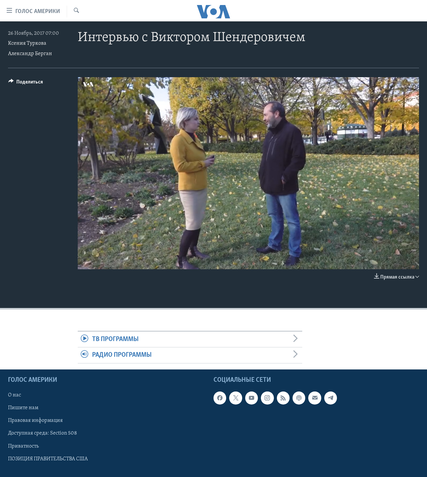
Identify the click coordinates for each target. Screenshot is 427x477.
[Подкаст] (299, 397)
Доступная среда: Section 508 (42, 433)
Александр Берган (30, 53)
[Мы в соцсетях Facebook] (220, 397)
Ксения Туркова (27, 43)
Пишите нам (23, 408)
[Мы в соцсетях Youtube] (251, 397)
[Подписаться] (314, 397)
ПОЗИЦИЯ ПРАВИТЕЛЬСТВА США (48, 458)
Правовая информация (35, 420)
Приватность (23, 446)
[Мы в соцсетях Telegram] (330, 397)
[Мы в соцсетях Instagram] (267, 397)
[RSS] (283, 397)
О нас (14, 395)
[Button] (25, 83)
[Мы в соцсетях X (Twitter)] (235, 397)
